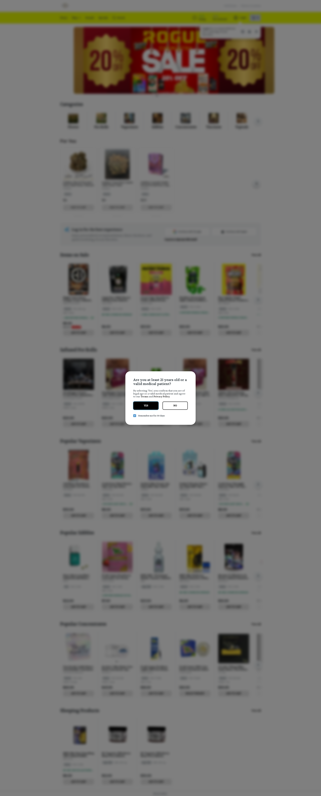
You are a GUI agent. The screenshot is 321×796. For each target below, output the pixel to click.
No (175, 405)
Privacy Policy (161, 396)
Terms (144, 396)
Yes (146, 405)
